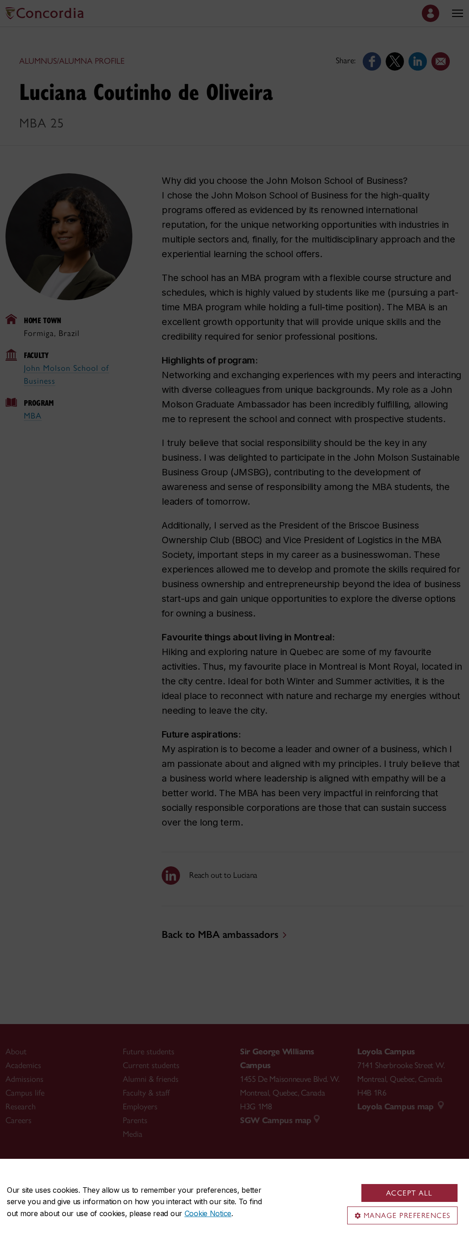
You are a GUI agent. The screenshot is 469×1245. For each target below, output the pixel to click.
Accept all (409, 1193)
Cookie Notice (208, 1213)
